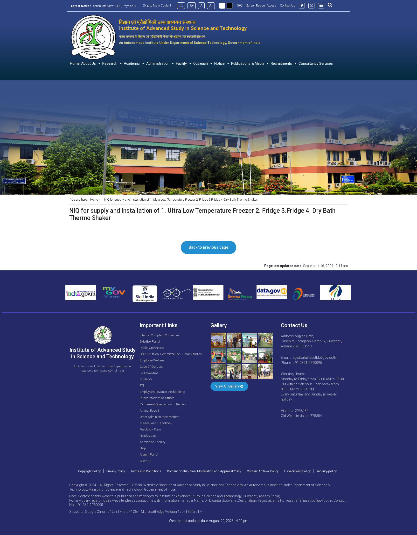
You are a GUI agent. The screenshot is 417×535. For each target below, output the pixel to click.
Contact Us (287, 5)
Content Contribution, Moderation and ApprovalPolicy (204, 471)
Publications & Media (247, 63)
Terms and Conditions (146, 471)
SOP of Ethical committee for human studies (171, 354)
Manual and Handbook (156, 423)
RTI (142, 385)
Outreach (200, 63)
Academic (132, 63)
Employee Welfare (152, 360)
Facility (181, 63)
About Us (88, 63)
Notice (219, 63)
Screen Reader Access (261, 5)
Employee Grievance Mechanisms (162, 392)
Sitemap (145, 461)
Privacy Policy (115, 471)
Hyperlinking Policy (297, 471)
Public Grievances (152, 348)
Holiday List (148, 435)
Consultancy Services (316, 63)
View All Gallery (227, 386)
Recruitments (281, 63)
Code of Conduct (151, 366)
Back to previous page (208, 247)
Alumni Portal (149, 454)
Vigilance (146, 379)
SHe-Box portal (150, 341)
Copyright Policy (89, 471)
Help (143, 448)
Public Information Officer (157, 398)
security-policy (326, 471)
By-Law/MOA (149, 373)
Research (109, 63)
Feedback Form (150, 429)
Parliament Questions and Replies (163, 404)
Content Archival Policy (262, 471)
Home (75, 63)
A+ (192, 5)
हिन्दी (240, 5)
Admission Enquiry (152, 442)
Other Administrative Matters (160, 417)
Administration (157, 63)
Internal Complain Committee (159, 335)
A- (211, 5)
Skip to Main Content (157, 5)
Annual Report (149, 410)
